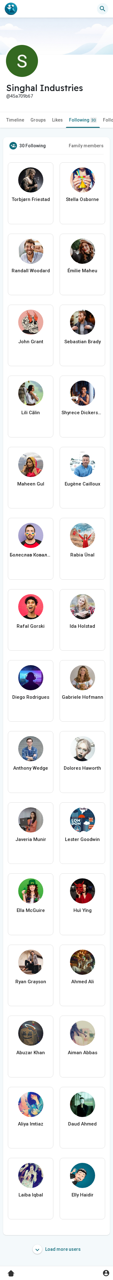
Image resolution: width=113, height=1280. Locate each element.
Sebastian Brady (82, 341)
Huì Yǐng (82, 910)
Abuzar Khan (30, 1052)
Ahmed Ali (82, 981)
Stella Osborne (82, 199)
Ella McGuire (31, 910)
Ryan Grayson (30, 981)
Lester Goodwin (82, 839)
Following (82, 119)
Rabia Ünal (82, 555)
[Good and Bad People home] (11, 9)
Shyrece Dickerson (82, 412)
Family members (86, 145)
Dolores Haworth (82, 768)
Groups (38, 119)
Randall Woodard (31, 271)
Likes (57, 119)
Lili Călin (30, 412)
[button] (106, 1273)
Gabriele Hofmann (82, 697)
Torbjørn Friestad (31, 199)
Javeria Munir (30, 839)
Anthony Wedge (30, 768)
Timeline (15, 119)
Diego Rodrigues (30, 697)
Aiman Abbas (82, 1052)
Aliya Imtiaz (30, 1124)
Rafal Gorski (31, 626)
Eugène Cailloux (82, 484)
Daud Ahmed (82, 1124)
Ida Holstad (82, 626)
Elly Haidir (83, 1195)
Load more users (62, 1249)
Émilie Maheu (82, 271)
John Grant (30, 341)
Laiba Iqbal (31, 1195)
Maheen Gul (30, 484)
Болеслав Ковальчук (30, 555)
